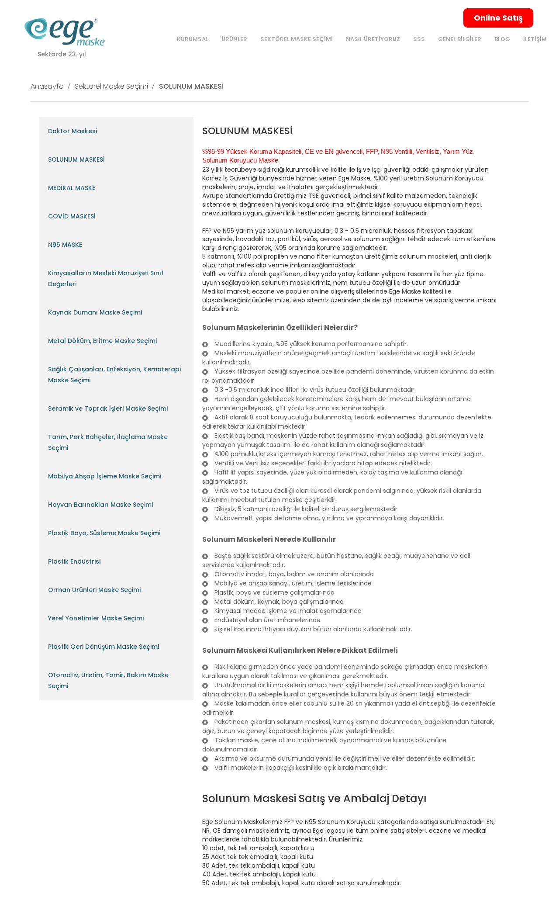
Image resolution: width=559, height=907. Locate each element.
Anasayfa (47, 86)
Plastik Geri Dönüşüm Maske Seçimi (103, 646)
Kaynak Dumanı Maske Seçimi (95, 312)
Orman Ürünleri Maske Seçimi (94, 589)
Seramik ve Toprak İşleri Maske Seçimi (108, 408)
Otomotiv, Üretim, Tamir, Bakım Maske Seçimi (108, 680)
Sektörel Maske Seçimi (296, 39)
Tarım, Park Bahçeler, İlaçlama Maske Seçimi (108, 442)
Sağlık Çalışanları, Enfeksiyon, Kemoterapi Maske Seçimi (114, 374)
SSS (419, 39)
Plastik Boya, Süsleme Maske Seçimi (104, 533)
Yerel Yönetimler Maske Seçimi (96, 618)
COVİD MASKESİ (72, 216)
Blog (502, 39)
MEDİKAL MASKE (71, 187)
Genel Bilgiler (459, 39)
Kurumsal (192, 39)
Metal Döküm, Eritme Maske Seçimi (102, 340)
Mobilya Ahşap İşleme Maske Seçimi (104, 476)
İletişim (535, 39)
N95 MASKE (65, 244)
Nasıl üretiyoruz (373, 39)
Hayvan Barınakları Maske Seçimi (100, 504)
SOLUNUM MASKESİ (191, 86)
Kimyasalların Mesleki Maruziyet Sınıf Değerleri (106, 278)
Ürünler (234, 39)
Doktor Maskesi (72, 131)
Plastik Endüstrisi (74, 561)
